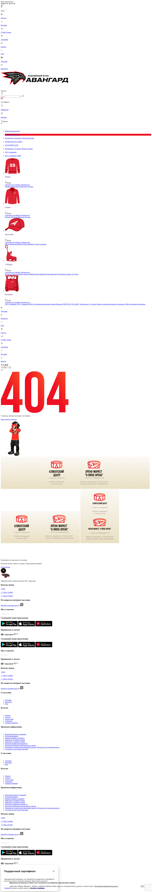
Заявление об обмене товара (15, 740)
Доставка (8, 700)
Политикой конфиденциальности (106, 886)
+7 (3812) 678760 (7, 596)
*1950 (3, 589)
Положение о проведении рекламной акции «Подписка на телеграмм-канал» (32, 747)
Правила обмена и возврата (14, 738)
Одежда (7, 717)
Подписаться (5, 567)
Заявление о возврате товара (15, 742)
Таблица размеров (11, 723)
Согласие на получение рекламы (16, 749)
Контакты (8, 702)
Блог (6, 704)
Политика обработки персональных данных (20, 745)
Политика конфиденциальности (16, 743)
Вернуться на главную (9, 419)
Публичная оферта (11, 736)
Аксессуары (9, 719)
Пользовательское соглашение (15, 734)
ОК (142, 886)
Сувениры (8, 721)
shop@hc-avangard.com (9, 605)
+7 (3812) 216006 (7, 592)
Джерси (7, 715)
